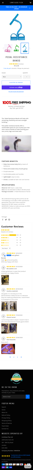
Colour (4, 72)
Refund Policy (6, 415)
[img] (11, 253)
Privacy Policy (6, 418)
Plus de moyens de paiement (16, 91)
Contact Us (5, 428)
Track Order (5, 426)
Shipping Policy (7, 420)
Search (4, 407)
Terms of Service (7, 423)
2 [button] (13, 357)
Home (3, 410)
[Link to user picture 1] (5, 280)
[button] (13, 64)
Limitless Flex (16, 3)
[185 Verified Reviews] (16, 385)
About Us (4, 412)
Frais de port (7, 68)
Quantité (25, 72)
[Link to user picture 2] (13, 306)
